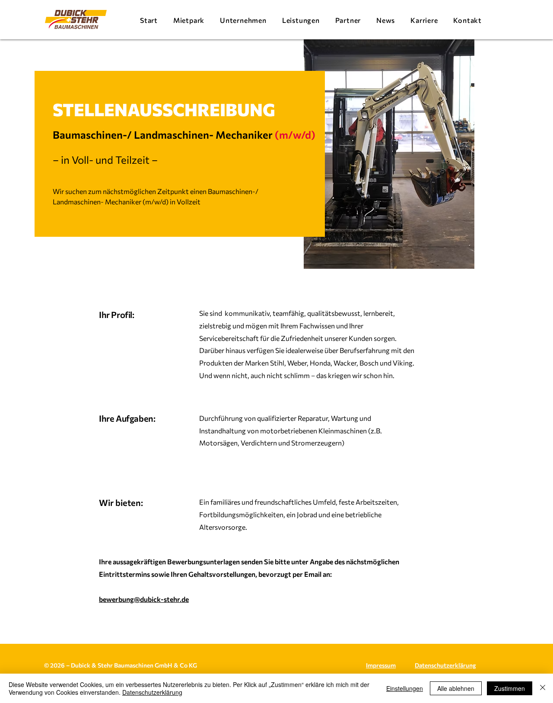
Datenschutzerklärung (152, 692)
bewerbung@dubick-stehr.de (144, 599)
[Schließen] (542, 688)
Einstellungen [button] (404, 688)
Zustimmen (509, 688)
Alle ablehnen (455, 688)
